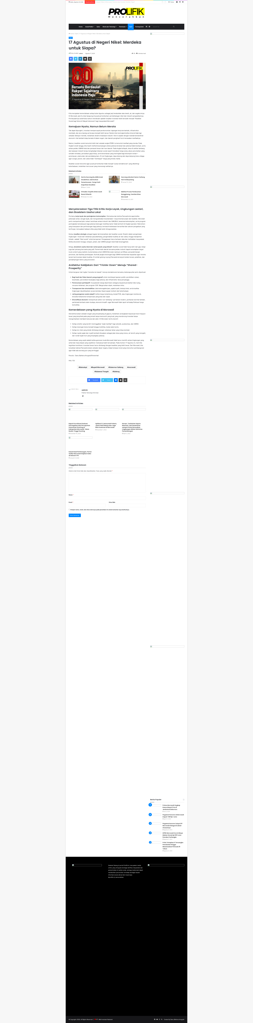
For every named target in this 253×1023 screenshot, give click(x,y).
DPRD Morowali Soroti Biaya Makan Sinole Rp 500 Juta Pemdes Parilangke (173, 835)
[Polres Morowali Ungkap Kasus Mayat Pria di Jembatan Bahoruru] (155, 808)
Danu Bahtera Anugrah (177, 1019)
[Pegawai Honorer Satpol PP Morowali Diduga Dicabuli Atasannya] (155, 826)
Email (71, 502)
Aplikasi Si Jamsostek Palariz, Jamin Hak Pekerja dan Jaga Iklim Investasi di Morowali (106, 425)
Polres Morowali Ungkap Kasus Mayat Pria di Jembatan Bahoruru (171, 807)
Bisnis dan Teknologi (109, 26)
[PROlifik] (126, 13)
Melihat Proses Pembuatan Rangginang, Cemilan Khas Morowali (131, 194)
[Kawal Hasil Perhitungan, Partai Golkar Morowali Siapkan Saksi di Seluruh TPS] (80, 443)
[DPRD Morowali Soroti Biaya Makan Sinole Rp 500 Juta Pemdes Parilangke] (155, 835)
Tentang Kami (139, 26)
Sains (98, 26)
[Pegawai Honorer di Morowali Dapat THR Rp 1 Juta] (155, 817)
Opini (130, 26)
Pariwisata (122, 26)
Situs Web (112, 502)
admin (81, 53)
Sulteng (116, 371)
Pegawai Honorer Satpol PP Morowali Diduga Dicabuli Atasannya (172, 826)
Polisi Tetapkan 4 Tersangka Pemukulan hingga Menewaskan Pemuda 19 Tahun (173, 846)
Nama (71, 495)
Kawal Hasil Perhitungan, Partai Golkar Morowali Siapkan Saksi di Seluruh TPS (80, 454)
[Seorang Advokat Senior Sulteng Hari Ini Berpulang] (114, 179)
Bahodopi (83, 367)
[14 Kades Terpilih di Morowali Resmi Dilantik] (74, 194)
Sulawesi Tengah (102, 371)
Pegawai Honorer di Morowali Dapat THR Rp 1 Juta (173, 816)
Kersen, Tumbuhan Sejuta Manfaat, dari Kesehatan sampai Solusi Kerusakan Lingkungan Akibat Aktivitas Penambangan (132, 427)
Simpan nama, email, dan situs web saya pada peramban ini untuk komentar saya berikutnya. (99, 509)
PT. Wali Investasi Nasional (104, 1019)
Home (81, 26)
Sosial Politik (89, 26)
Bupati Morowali (98, 367)
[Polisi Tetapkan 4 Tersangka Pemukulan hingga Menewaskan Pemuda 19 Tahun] (155, 845)
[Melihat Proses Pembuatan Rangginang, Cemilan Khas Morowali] (114, 194)
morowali (131, 367)
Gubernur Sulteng (116, 367)
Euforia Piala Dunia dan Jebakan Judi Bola (109, 2)
